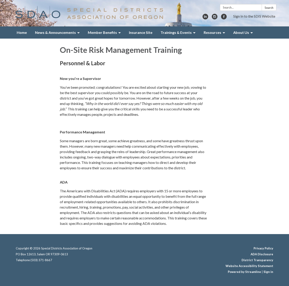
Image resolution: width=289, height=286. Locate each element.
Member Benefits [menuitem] (102, 32)
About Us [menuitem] (241, 32)
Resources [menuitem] (212, 32)
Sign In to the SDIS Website (254, 16)
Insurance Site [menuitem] (140, 32)
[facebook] (224, 18)
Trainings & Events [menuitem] (176, 32)
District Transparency (257, 260)
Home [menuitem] (22, 32)
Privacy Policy (263, 248)
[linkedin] (205, 18)
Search (269, 7)
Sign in (268, 272)
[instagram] (214, 18)
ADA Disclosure (262, 254)
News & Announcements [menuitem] (55, 32)
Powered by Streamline (244, 272)
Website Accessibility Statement (249, 266)
